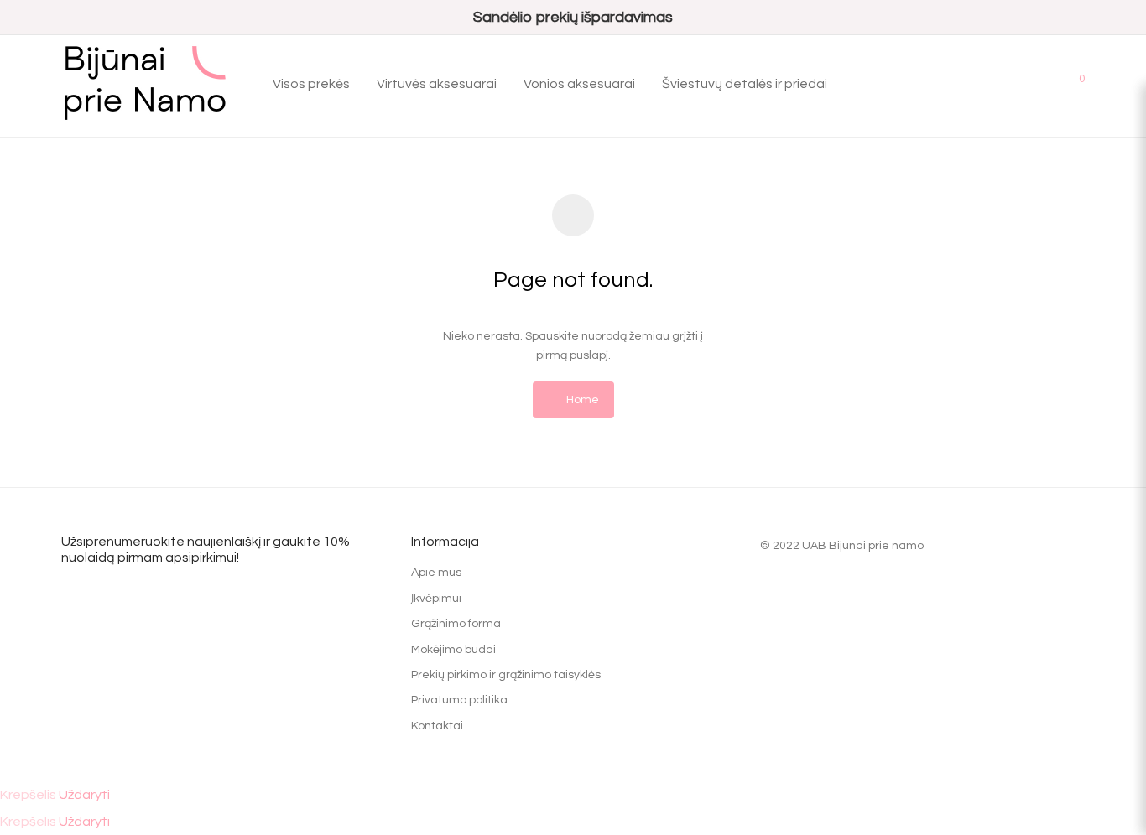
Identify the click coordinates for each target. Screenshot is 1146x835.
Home (581, 400)
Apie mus (436, 572)
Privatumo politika (459, 700)
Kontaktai (437, 726)
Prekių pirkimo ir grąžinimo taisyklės (506, 675)
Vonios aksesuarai (579, 84)
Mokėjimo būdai (453, 650)
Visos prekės (311, 84)
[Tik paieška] (997, 84)
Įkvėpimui (436, 598)
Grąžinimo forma (456, 624)
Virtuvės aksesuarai (437, 84)
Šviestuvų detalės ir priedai (744, 84)
